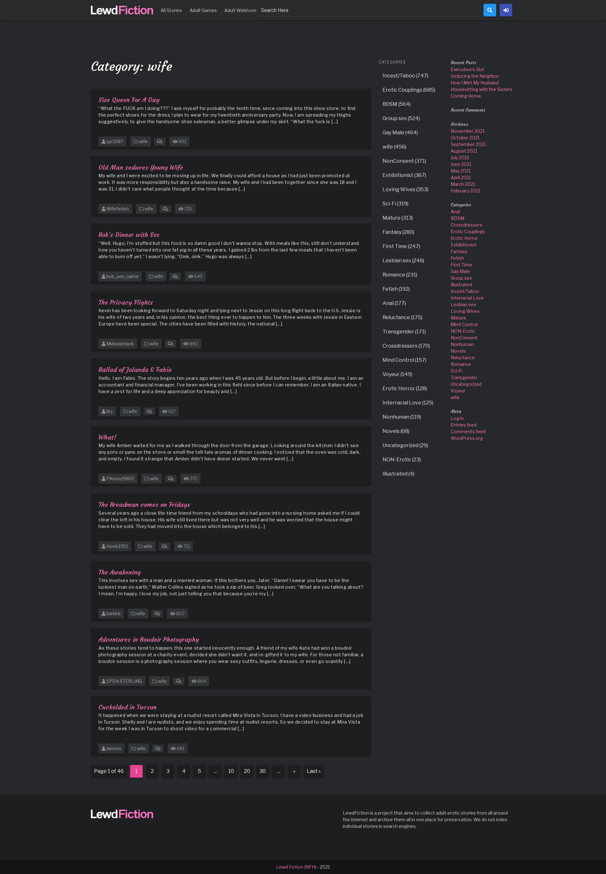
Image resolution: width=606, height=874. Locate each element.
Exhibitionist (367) (404, 175)
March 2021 (463, 184)
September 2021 (468, 144)
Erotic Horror (464, 238)
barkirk (113, 613)
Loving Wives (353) (405, 189)
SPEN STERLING (124, 681)
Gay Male (460, 271)
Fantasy (459, 251)
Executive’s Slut (467, 69)
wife (143, 141)
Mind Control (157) (404, 360)
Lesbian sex (463, 304)
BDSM (457, 218)
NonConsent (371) (404, 161)
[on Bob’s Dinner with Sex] (175, 276)
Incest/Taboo (465, 291)
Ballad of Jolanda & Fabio (134, 369)
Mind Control (464, 324)
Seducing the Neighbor (475, 76)
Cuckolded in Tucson (127, 707)
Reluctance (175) (402, 317)
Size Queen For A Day (128, 100)
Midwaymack (120, 343)
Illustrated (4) (398, 474)
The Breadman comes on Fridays (144, 504)
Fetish (457, 258)
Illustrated (461, 284)
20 (247, 771)
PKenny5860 (120, 478)
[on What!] (170, 478)
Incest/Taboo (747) (405, 76)
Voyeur (458, 390)
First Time (461, 264)
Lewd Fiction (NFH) (296, 867)
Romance (461, 364)
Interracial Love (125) (408, 403)
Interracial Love (467, 297)
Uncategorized (466, 384)
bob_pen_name (122, 276)
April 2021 (461, 177)
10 (231, 771)
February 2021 (465, 190)
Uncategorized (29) (405, 445)
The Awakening (119, 572)
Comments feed (468, 431)
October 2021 (465, 137)
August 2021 (464, 151)
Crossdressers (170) (406, 346)
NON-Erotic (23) (402, 460)
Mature (458, 317)
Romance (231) (400, 275)
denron (113, 748)
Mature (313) (398, 218)
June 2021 (461, 164)
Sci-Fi (456, 370)
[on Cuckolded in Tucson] (157, 748)
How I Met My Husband (475, 82)
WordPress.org (467, 438)
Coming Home (466, 96)
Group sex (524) (401, 118)
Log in (457, 418)
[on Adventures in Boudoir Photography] (178, 681)
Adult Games (203, 10)
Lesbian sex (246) (403, 261)
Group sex (461, 278)
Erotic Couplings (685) (409, 90)
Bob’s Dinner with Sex (128, 235)
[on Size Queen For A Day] (159, 141)
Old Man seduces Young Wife (140, 167)
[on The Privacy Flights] (170, 343)
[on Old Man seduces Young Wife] (165, 208)
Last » (314, 771)
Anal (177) (394, 303)
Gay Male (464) (400, 133)
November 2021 (467, 131)
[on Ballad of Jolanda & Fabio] (149, 411)
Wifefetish (117, 208)
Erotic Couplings (468, 231)
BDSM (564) (397, 104)
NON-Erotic (463, 331)
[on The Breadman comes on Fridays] (164, 546)
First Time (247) (401, 246)
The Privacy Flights (125, 302)
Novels (458, 351)
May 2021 (461, 170)
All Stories (171, 10)
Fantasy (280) (398, 232)
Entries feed (464, 425)
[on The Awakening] (157, 613)
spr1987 (114, 141)
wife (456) (394, 147)
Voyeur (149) (397, 374)
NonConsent (464, 337)
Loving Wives (465, 311)
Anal (455, 211)
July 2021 (460, 157)
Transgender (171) (404, 332)
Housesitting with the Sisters (481, 89)
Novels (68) (396, 431)
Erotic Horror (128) (405, 388)
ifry (109, 411)
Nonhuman (462, 344)
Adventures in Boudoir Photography (148, 639)
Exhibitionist (464, 244)
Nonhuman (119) (402, 417)
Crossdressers (466, 225)
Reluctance (463, 357)
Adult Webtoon (240, 10)
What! (107, 437)
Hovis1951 (117, 546)
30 (262, 771)
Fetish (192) (396, 289)
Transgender (464, 377)
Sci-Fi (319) (395, 204)
